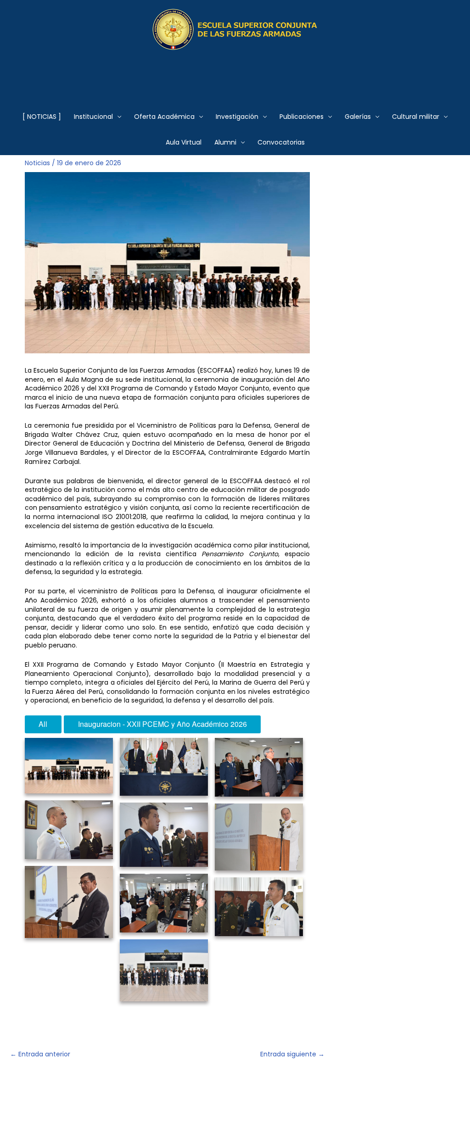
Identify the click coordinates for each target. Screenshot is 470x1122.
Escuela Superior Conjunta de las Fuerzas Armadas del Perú (235, 71)
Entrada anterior (40, 1054)
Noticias (37, 162)
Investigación (237, 116)
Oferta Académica (164, 116)
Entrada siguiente (292, 1054)
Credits (36, 1099)
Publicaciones (302, 116)
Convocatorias (281, 142)
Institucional (93, 116)
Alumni (225, 142)
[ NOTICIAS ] (41, 116)
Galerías (358, 116)
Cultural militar (415, 116)
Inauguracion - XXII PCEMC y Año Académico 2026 (162, 724)
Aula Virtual (183, 142)
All (43, 724)
